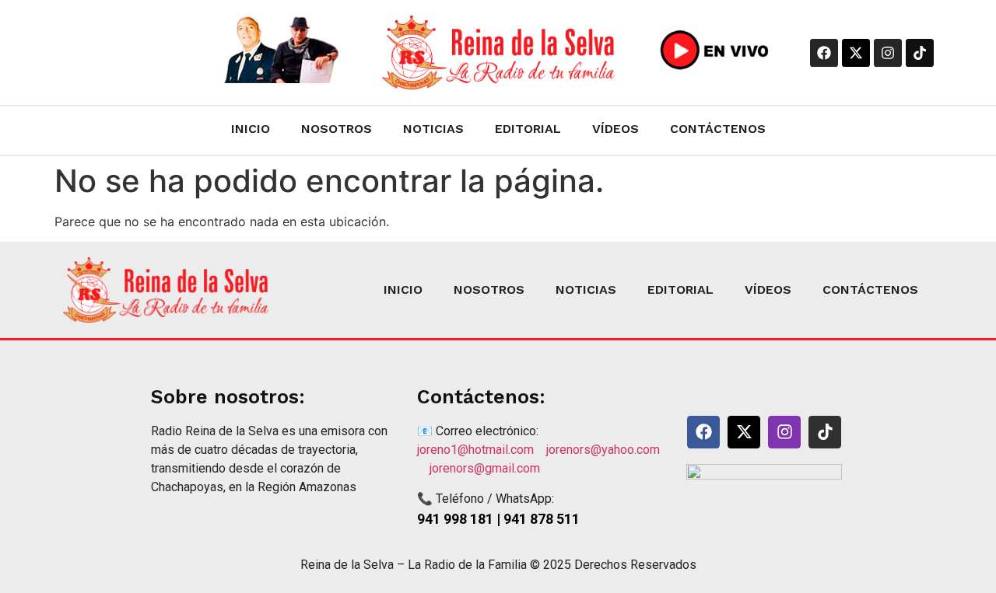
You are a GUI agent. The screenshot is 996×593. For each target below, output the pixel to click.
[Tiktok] (920, 53)
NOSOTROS (336, 128)
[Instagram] (888, 53)
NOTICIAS (433, 128)
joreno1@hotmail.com (481, 449)
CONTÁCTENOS (718, 128)
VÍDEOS (615, 128)
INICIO (250, 128)
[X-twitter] (856, 53)
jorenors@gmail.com (485, 468)
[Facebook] (824, 53)
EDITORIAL (528, 128)
